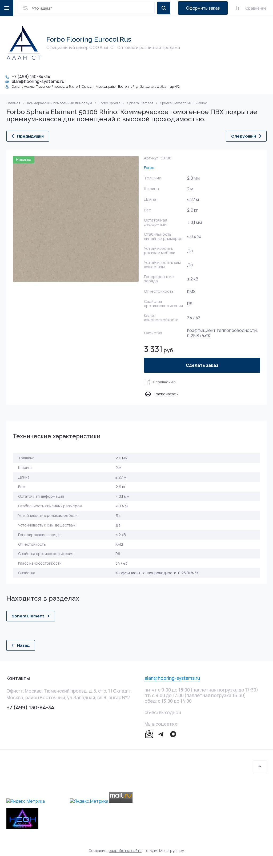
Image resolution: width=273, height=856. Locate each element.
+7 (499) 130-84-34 (31, 76)
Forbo (149, 167)
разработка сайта (125, 850)
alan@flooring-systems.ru (38, 81)
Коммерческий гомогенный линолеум (59, 103)
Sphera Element (140, 103)
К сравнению (164, 381)
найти (163, 8)
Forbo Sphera (110, 103)
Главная (13, 103)
